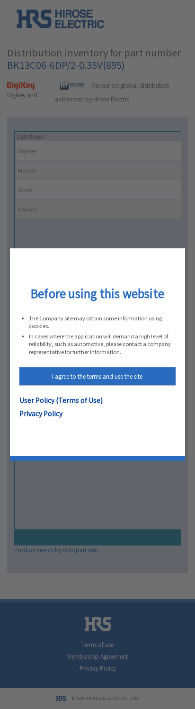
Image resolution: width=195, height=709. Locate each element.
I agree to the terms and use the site (97, 376)
